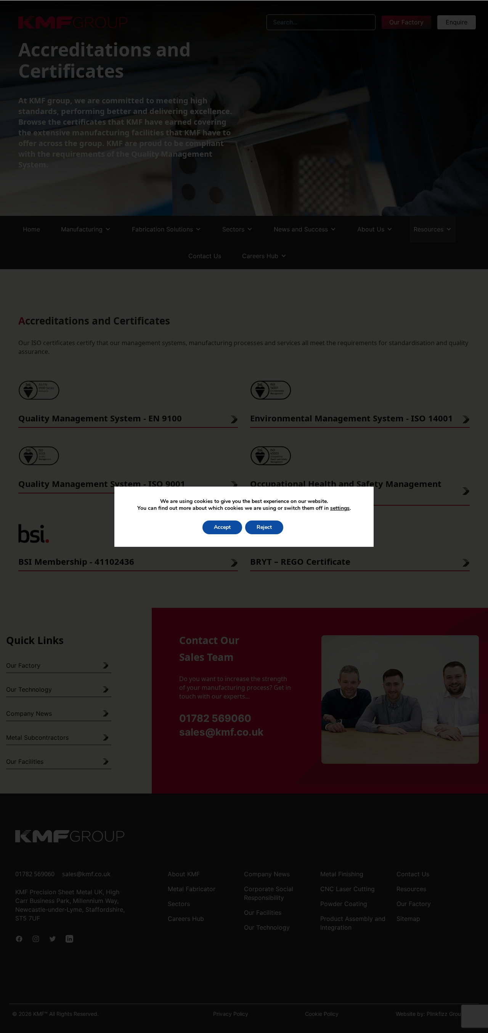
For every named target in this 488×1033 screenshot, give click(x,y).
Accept (222, 527)
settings (340, 508)
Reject (264, 527)
